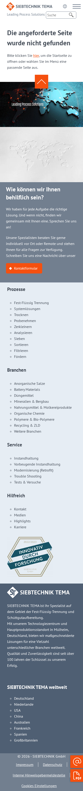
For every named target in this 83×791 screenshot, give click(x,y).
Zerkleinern (23, 326)
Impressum (24, 764)
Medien (20, 515)
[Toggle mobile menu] (76, 6)
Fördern (20, 356)
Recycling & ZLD (27, 425)
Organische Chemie (29, 413)
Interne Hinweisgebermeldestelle (39, 775)
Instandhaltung (26, 458)
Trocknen (21, 314)
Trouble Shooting (28, 476)
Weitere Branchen (27, 431)
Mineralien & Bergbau (31, 401)
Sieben (19, 338)
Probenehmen (25, 320)
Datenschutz (52, 764)
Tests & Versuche (27, 482)
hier (36, 55)
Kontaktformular (26, 268)
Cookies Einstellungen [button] (39, 785)
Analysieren (23, 332)
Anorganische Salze (29, 383)
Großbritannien (26, 740)
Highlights (22, 521)
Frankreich (22, 728)
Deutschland (24, 698)
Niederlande (23, 704)
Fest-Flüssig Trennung (31, 302)
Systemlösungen (27, 308)
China (18, 716)
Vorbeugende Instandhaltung (37, 464)
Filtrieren (21, 350)
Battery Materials (27, 389)
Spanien (20, 734)
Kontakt (20, 509)
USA (17, 710)
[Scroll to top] (41, 82)
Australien (22, 722)
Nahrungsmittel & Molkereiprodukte (43, 407)
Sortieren (21, 344)
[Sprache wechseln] (65, 6)
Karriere (20, 527)
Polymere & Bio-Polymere (34, 419)
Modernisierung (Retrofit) (33, 470)
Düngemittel (24, 395)
